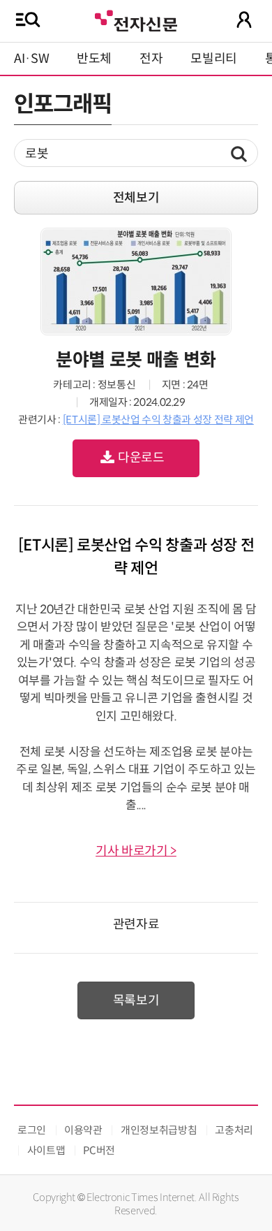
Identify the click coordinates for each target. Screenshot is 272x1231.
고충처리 (234, 1130)
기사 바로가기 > (136, 851)
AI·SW (31, 58)
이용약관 (83, 1130)
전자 (151, 58)
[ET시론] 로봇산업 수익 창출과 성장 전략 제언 (158, 419)
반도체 (94, 58)
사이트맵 (46, 1150)
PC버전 (99, 1150)
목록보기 (136, 1000)
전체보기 (136, 197)
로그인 (31, 1130)
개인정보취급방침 (159, 1130)
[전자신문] (136, 19)
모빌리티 (213, 58)
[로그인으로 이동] (244, 20)
